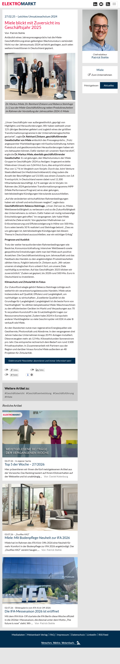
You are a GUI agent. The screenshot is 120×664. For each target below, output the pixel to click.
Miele (9, 396)
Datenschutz (78, 634)
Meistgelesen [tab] (91, 85)
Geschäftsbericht (15, 393)
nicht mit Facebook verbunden (6, 370)
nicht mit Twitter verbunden (6, 375)
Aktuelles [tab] (109, 85)
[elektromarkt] (19, 4)
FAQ (52, 634)
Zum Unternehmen (101, 74)
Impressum (63, 634)
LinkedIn (91, 634)
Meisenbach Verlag (37, 634)
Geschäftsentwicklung (39, 393)
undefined (32, 370)
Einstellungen (32, 374)
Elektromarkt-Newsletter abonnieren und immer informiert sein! (40, 360)
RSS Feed (103, 634)
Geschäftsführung (64, 393)
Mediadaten (18, 634)
